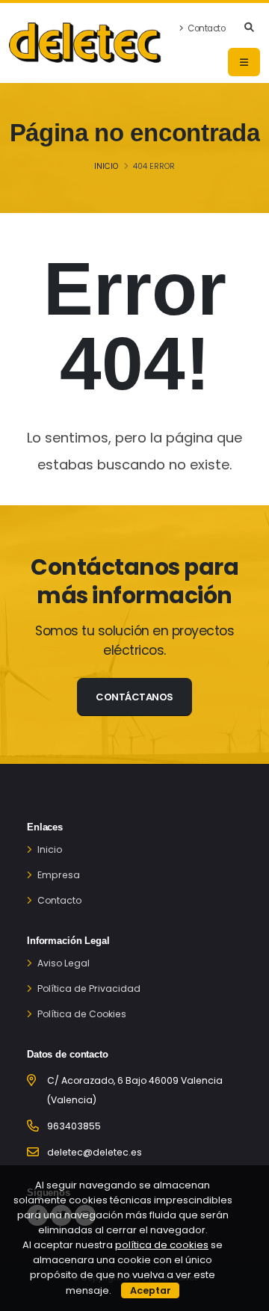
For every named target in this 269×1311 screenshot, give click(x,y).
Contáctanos (134, 697)
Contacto (206, 28)
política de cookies (161, 1245)
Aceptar (150, 1290)
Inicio (106, 166)
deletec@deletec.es (94, 1152)
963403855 (74, 1126)
